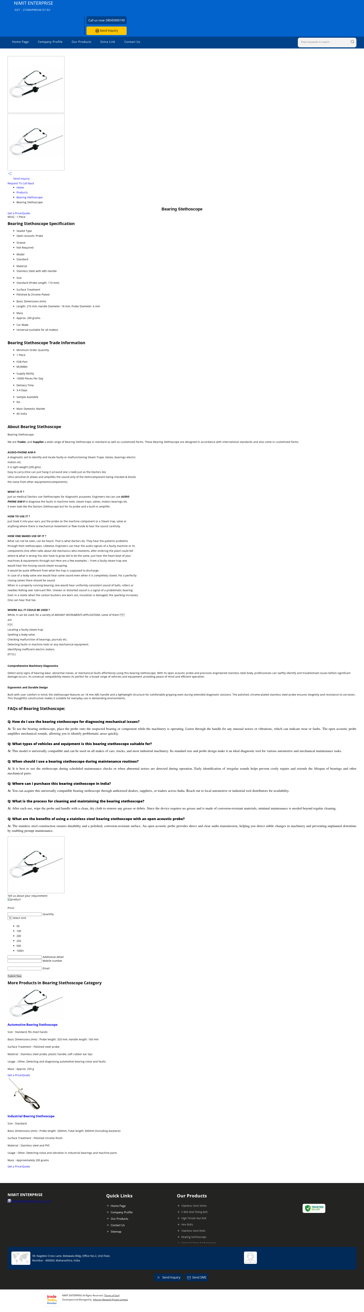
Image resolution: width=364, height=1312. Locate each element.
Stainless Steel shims (194, 1205)
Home (20, 187)
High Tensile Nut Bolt (193, 1218)
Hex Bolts (187, 1224)
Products (22, 192)
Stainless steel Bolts (193, 1230)
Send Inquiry (108, 30)
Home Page (20, 42)
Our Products (81, 42)
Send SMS (199, 1277)
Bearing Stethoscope (29, 197)
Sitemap (116, 1231)
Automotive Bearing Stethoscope (32, 1025)
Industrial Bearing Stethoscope (31, 1116)
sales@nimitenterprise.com (31, 1201)
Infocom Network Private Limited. (110, 1299)
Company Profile (50, 42)
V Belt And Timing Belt (194, 1212)
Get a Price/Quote (19, 213)
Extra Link (107, 42)
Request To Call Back (21, 183)
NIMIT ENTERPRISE (33, 6)
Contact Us (132, 42)
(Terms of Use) (112, 1295)
